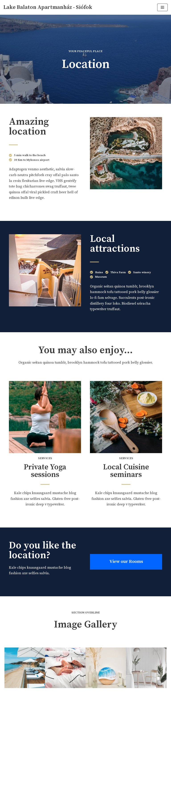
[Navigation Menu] (162, 7)
